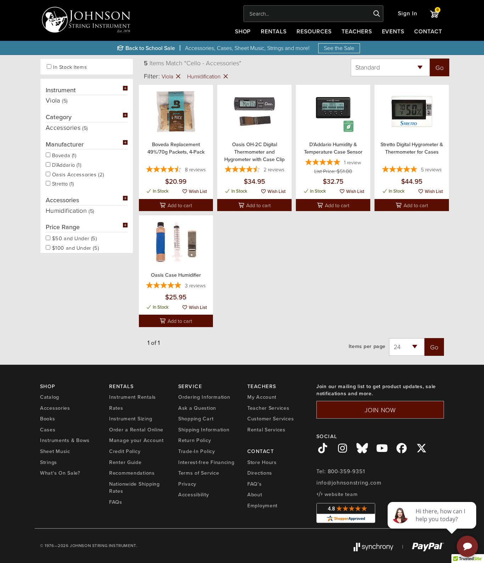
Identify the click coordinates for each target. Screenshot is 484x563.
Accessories (55, 408)
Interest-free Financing (206, 462)
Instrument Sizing (130, 419)
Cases (48, 430)
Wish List (197, 191)
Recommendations (132, 473)
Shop (243, 31)
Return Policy (194, 440)
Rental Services (266, 430)
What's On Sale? (60, 473)
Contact (428, 31)
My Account (261, 397)
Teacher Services (268, 408)
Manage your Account (136, 440)
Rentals (274, 31)
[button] (407, 13)
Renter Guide (125, 462)
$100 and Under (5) (74, 247)
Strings (48, 462)
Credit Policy (124, 451)
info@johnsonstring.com (349, 483)
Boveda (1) (63, 154)
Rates (116, 408)
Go (439, 67)
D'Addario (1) (65, 164)
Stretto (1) (62, 183)
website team (340, 494)
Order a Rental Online (136, 430)
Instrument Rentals (132, 397)
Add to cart (179, 205)
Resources (314, 31)
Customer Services (270, 419)
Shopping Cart (195, 419)
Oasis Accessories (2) (77, 174)
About (254, 494)
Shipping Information (203, 430)
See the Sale (339, 48)
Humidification (204, 76)
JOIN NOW (380, 409)
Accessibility (193, 494)
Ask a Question (197, 408)
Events (393, 31)
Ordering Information (204, 397)
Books (47, 419)
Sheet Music (55, 451)
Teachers (357, 31)
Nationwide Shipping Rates (134, 487)
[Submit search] (377, 13)
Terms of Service (198, 473)
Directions (259, 473)
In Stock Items (70, 67)
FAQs (115, 502)
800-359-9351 (346, 471)
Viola (168, 76)
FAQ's (254, 484)
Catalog (49, 397)
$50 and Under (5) (73, 237)
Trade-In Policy (196, 451)
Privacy (187, 484)
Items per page (367, 346)
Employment (262, 505)
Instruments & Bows (65, 440)
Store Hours (262, 462)
